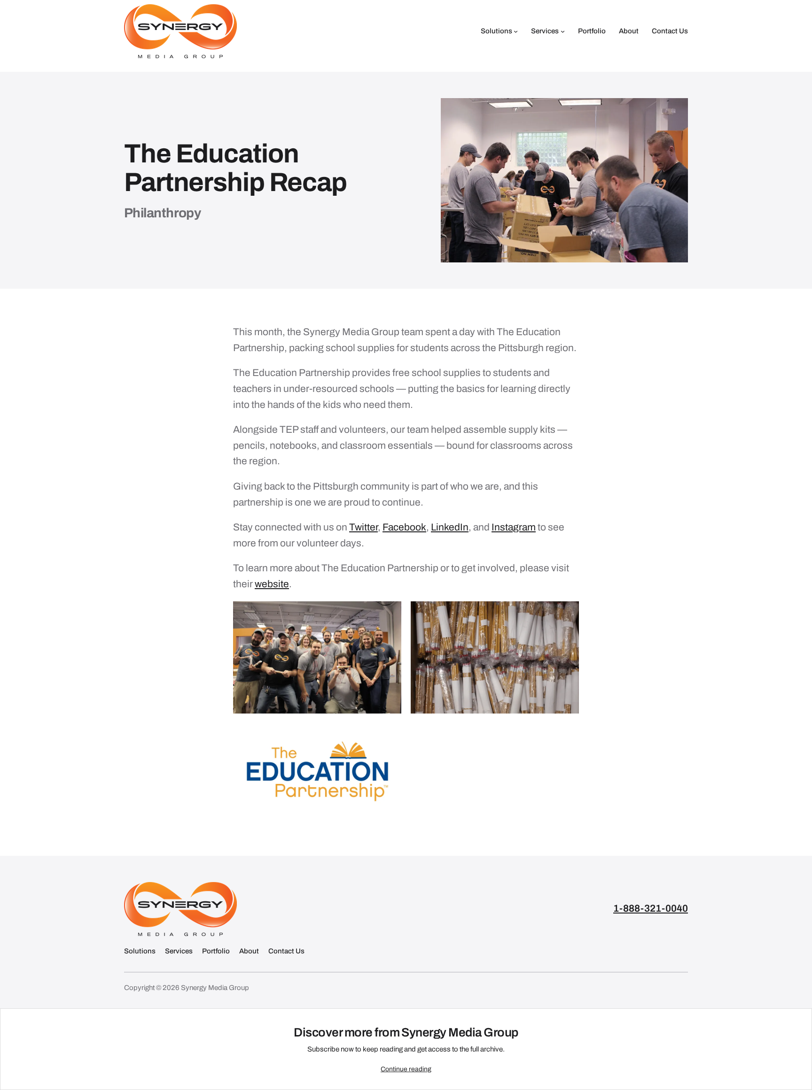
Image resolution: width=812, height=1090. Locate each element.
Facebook (404, 527)
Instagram (514, 527)
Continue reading (406, 1069)
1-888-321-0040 (650, 908)
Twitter (363, 527)
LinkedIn (449, 527)
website (272, 584)
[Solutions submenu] (516, 31)
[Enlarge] (389, 613)
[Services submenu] (563, 31)
